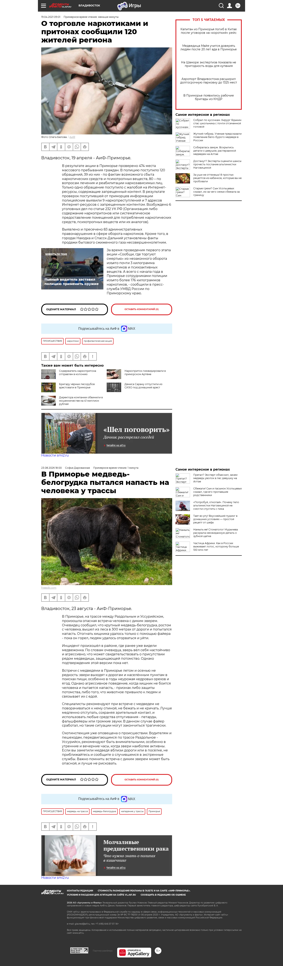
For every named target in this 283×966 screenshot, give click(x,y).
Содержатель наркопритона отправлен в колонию (77, 372)
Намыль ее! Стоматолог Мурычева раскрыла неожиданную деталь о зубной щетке (215, 533)
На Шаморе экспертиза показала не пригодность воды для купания (208, 64)
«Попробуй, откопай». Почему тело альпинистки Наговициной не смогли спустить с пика (216, 505)
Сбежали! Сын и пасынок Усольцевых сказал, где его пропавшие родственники (217, 492)
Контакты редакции (80, 890)
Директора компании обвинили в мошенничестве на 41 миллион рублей (81, 401)
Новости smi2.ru (55, 455)
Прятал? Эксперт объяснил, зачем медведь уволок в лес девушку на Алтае (215, 478)
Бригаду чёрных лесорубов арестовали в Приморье (77, 386)
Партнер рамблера (102, 950)
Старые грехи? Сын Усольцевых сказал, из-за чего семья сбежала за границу (216, 192)
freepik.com (48, 587)
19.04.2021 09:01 (50, 16)
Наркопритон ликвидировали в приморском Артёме (145, 372)
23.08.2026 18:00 (51, 467)
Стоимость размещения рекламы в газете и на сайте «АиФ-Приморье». (144, 890)
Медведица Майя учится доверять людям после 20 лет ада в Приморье (208, 47)
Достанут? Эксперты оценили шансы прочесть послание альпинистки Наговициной (217, 164)
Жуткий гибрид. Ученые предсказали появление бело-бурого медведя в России (217, 137)
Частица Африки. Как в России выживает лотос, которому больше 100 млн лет (216, 546)
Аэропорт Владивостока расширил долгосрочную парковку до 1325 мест (208, 80)
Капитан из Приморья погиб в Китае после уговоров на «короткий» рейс (208, 31)
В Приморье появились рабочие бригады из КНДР (208, 97)
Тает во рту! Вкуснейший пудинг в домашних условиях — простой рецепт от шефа (215, 519)
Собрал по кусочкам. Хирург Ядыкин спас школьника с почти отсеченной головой (217, 123)
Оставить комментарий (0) (142, 309)
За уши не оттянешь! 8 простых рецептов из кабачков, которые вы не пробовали (217, 178)
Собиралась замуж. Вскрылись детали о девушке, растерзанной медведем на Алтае (214, 151)
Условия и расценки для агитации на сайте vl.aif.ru (101, 895)
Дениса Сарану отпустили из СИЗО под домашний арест (143, 386)
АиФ (72, 137)
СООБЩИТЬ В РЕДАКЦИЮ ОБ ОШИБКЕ (163, 895)
